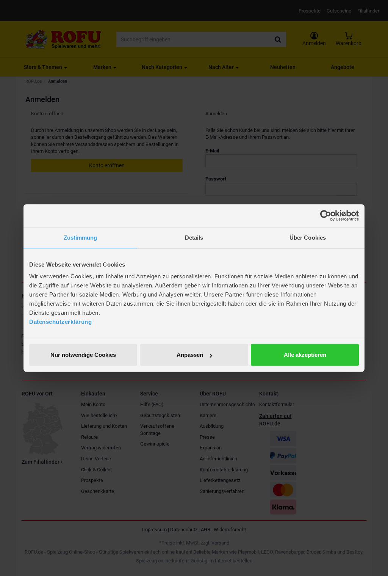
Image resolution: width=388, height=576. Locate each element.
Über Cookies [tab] (307, 237)
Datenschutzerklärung (60, 322)
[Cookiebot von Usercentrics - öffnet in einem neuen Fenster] (326, 215)
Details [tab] (194, 237)
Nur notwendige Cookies (83, 355)
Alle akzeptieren (305, 355)
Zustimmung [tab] (80, 237)
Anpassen (190, 355)
